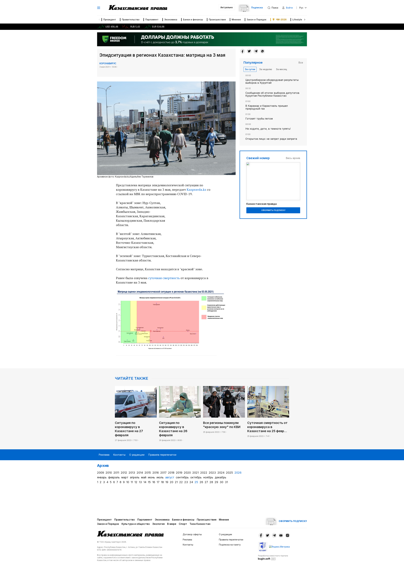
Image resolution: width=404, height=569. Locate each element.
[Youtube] (280, 535)
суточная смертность (164, 278)
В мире (171, 523)
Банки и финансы (193, 19)
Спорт (183, 523)
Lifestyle (297, 19)
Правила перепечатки (162, 454)
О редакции (136, 454)
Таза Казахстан (200, 523)
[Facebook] (242, 51)
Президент (109, 19)
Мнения (236, 19)
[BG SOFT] (273, 557)
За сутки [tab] (250, 69)
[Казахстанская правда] (138, 7)
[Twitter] (249, 51)
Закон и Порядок (256, 19)
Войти (289, 7)
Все (300, 62)
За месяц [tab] (281, 69)
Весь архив (293, 158)
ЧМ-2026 (281, 19)
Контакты (119, 454)
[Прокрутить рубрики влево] (99, 19)
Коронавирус (107, 63)
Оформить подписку (273, 210)
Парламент (151, 19)
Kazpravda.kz (196, 189)
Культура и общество (136, 523)
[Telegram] (255, 51)
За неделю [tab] (265, 69)
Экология (158, 523)
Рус (301, 7)
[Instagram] (287, 535)
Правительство (131, 19)
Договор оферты (192, 534)
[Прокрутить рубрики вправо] (305, 19)
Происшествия (217, 19)
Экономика (170, 19)
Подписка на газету (230, 544)
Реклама (104, 454)
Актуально (226, 7)
